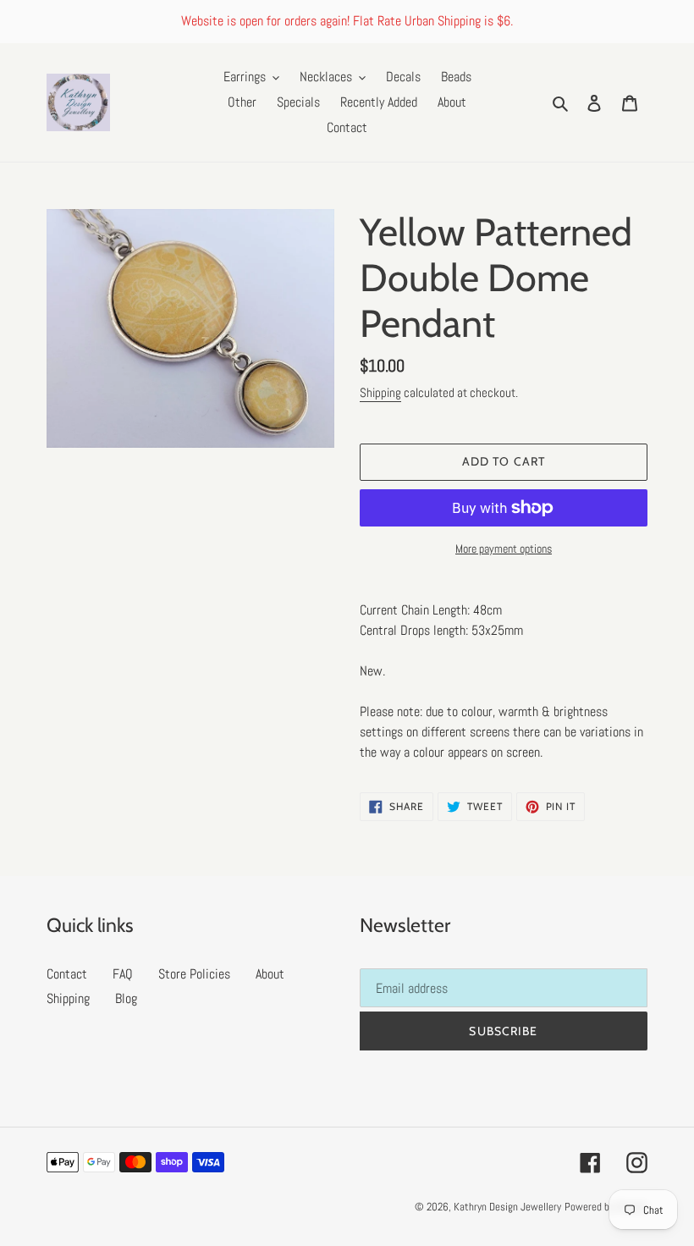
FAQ (123, 974)
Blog (126, 998)
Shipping (380, 392)
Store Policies (194, 974)
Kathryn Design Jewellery (507, 1206)
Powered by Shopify (606, 1206)
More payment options (503, 548)
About (270, 974)
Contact (67, 974)
